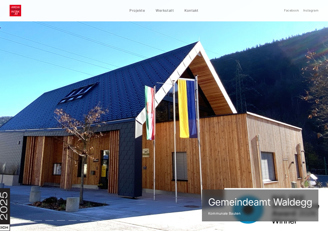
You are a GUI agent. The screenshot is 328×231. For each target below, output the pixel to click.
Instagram (310, 10)
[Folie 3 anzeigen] (38, 220)
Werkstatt (165, 10)
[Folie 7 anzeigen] (84, 220)
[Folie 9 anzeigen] (107, 220)
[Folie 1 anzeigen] (15, 220)
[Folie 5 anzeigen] (61, 220)
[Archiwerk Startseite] (15, 10)
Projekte (137, 10)
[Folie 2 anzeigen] (26, 220)
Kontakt (191, 10)
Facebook (291, 10)
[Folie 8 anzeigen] (95, 220)
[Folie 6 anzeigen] (72, 220)
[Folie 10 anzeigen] (118, 220)
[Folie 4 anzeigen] (49, 220)
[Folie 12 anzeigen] (141, 220)
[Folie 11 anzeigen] (130, 220)
